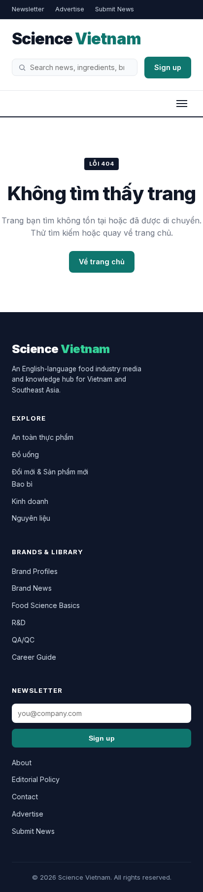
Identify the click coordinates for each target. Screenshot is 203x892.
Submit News (114, 9)
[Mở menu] (181, 103)
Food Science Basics (46, 605)
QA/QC (23, 640)
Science (76, 38)
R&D (19, 622)
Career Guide (34, 657)
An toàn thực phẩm (42, 437)
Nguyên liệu (31, 518)
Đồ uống (25, 454)
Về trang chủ (102, 261)
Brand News (32, 588)
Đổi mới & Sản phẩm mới (50, 471)
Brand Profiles (35, 571)
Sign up (167, 67)
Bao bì (22, 484)
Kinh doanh (30, 501)
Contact (25, 796)
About (22, 762)
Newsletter (28, 9)
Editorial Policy (36, 779)
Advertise (69, 9)
